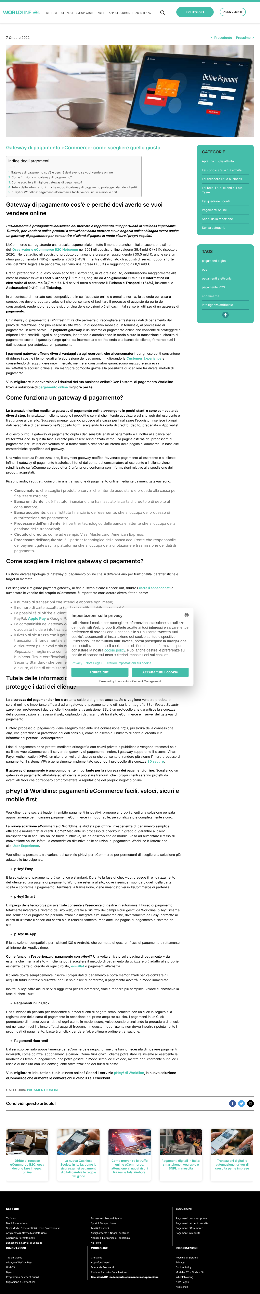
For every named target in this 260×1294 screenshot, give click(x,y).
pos (204, 269)
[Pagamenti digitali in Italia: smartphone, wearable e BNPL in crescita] (181, 1142)
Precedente (223, 38)
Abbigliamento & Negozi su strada (110, 1232)
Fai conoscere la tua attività (222, 170)
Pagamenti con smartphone (191, 1218)
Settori (51, 12)
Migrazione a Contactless (20, 1281)
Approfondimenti (120, 12)
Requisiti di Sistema (187, 1257)
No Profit (96, 1242)
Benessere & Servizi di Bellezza (24, 1242)
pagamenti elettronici (217, 278)
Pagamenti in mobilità (188, 1232)
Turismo (10, 1218)
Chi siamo (96, 1257)
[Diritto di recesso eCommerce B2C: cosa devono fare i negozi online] (27, 1142)
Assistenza (143, 12)
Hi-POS (10, 1267)
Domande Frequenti (102, 1267)
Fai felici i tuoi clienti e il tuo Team (222, 190)
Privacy (180, 1262)
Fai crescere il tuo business (222, 179)
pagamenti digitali (214, 261)
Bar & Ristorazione (16, 1223)
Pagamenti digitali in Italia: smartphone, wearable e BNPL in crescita (180, 1164)
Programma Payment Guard (22, 1277)
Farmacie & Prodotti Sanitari (107, 1218)
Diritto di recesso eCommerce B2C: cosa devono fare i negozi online (27, 1166)
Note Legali (182, 1281)
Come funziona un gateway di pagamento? (42, 177)
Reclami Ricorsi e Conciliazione (109, 1272)
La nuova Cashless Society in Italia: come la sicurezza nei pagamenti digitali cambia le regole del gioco (78, 1168)
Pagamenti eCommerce (189, 1228)
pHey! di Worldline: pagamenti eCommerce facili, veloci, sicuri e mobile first (64, 192)
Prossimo (243, 38)
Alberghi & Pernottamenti (20, 1237)
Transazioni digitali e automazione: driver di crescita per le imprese (232, 1164)
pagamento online (53, 387)
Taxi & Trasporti (100, 1228)
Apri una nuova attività (218, 161)
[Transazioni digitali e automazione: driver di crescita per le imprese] (232, 1142)
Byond (9, 1272)
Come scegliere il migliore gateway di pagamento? (47, 182)
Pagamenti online (214, 210)
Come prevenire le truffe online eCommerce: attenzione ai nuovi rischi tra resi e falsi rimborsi (129, 1166)
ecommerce (210, 296)
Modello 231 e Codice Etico (191, 1272)
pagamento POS (213, 287)
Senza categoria (213, 228)
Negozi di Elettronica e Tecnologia (110, 1237)
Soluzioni (66, 12)
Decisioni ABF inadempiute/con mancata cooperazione (124, 1277)
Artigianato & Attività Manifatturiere (26, 1232)
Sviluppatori (84, 12)
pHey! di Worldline (129, 1073)
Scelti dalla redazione (217, 219)
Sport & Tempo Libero (103, 1223)
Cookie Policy (184, 1267)
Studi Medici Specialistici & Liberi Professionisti (33, 1228)
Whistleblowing (184, 1277)
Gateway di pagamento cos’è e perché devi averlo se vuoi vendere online (62, 172)
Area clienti (232, 11)
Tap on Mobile (14, 1257)
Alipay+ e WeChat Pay (19, 1262)
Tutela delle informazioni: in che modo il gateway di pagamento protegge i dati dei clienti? (74, 187)
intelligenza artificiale (217, 305)
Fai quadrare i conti (216, 201)
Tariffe (101, 12)
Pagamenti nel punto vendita (192, 1223)
